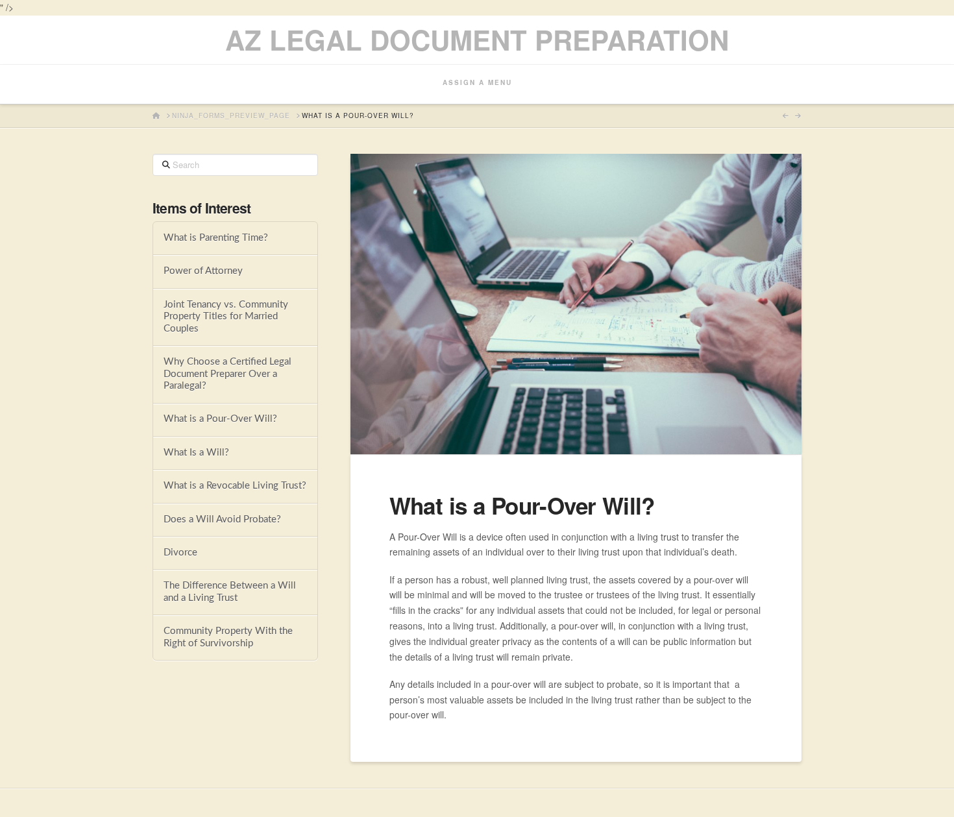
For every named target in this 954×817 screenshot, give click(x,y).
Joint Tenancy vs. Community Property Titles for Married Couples (226, 317)
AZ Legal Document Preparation (477, 39)
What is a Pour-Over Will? (220, 419)
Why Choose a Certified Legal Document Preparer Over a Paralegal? (227, 374)
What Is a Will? (196, 452)
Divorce (180, 552)
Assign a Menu (477, 82)
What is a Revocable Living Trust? (235, 486)
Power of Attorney (203, 271)
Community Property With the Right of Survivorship (228, 637)
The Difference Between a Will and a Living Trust (230, 592)
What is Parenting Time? (216, 238)
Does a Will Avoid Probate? (222, 519)
